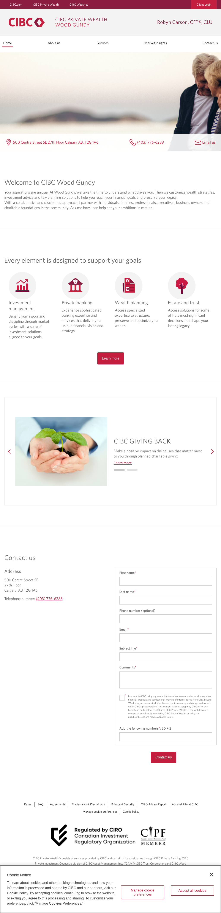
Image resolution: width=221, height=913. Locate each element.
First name (127, 573)
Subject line (128, 648)
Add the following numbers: (145, 728)
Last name (127, 592)
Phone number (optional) (137, 610)
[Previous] (9, 451)
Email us (209, 142)
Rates (27, 804)
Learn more (110, 358)
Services (102, 43)
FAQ (40, 804)
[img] (61, 451)
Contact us (210, 43)
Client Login (204, 4)
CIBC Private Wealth (46, 4)
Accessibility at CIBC (185, 804)
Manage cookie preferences (100, 811)
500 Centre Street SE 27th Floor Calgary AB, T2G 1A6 (55, 142)
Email (124, 629)
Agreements (57, 804)
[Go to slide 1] (132, 470)
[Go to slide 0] (119, 470)
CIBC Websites (78, 4)
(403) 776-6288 (150, 142)
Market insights (155, 43)
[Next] (211, 451)
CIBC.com (16, 4)
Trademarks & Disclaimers (88, 804)
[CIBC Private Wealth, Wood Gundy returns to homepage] (81, 22)
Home (7, 43)
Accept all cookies (192, 890)
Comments (127, 667)
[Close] (211, 874)
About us (54, 43)
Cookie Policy (131, 811)
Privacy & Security (122, 804)
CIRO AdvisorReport (153, 804)
